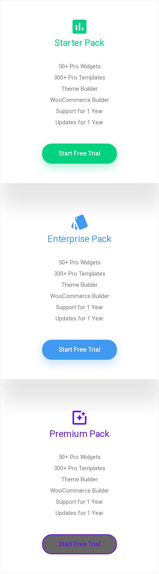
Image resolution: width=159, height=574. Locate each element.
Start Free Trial (79, 153)
